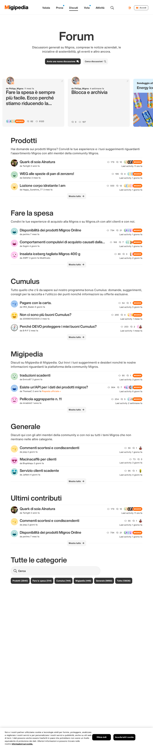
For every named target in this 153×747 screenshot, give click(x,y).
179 (112, 162)
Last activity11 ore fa (131, 166)
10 (121, 162)
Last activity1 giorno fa (130, 178)
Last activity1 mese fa (131, 319)
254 (117, 399)
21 (121, 230)
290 (117, 315)
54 (123, 303)
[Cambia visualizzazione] (130, 8)
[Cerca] (112, 8)
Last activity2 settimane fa (128, 403)
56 (129, 448)
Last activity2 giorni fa (131, 258)
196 (117, 174)
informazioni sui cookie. (22, 744)
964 (113, 387)
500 (112, 186)
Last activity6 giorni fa (131, 391)
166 (115, 242)
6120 (41, 121)
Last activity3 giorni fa (131, 380)
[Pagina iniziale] (16, 7)
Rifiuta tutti (102, 737)
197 (84, 122)
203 (126, 327)
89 (119, 254)
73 (134, 459)
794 (112, 230)
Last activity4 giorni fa (131, 475)
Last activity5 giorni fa (131, 307)
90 (123, 375)
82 (31, 121)
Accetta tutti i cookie (124, 737)
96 (129, 471)
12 (121, 186)
